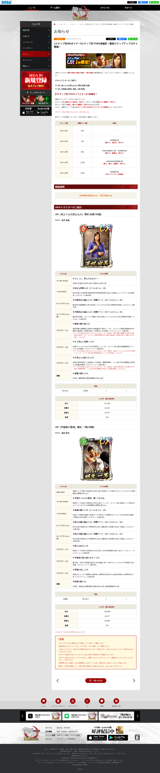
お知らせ (26, 36)
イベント (72, 24)
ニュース (62, 24)
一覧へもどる (95, 680)
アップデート (28, 48)
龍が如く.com (116, 706)
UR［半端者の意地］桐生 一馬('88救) (71, 89)
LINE (101, 706)
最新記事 (26, 30)
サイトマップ (73, 706)
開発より (26, 66)
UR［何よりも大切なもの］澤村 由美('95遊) (74, 85)
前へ (57, 681)
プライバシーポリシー (58, 706)
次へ (134, 681)
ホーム (44, 706)
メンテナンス (28, 42)
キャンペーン (28, 60)
